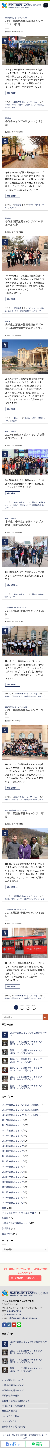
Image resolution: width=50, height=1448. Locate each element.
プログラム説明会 (10, 1416)
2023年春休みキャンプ (13, 1172)
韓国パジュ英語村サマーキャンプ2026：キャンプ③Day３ (26, 1069)
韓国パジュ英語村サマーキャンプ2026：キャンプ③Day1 (26, 1086)
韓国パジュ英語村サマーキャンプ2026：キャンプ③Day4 (26, 1060)
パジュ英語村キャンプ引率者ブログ (19, 1213)
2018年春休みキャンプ (13, 18)
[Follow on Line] (19, 1324)
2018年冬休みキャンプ (13, 1135)
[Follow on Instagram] (9, 1324)
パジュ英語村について (12, 1380)
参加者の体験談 (9, 1411)
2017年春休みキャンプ (13, 607)
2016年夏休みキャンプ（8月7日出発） (20, 1115)
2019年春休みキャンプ (13, 1161)
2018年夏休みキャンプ (13, 1141)
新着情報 (8, 118)
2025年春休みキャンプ (13, 1192)
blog (25, 18)
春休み (21, 105)
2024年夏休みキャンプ (13, 1177)
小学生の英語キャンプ (12, 1385)
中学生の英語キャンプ (12, 1390)
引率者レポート (11, 105)
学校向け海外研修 (10, 1395)
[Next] (34, 1007)
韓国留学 (13, 421)
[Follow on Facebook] (4, 1324)
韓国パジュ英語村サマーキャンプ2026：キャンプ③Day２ (26, 1078)
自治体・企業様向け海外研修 (16, 1401)
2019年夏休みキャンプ (13, 1156)
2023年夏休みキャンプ (13, 1166)
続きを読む (12, 93)
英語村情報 (7, 1234)
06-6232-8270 (14, 1314)
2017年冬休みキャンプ (13, 1120)
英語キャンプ (30, 105)
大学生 (34, 418)
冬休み (30, 205)
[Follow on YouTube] (14, 1324)
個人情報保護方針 (19, 1435)
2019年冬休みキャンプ (13, 1151)
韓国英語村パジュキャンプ (30, 311)
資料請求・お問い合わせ (13, 1426)
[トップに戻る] (25, 1293)
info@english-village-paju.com (23, 1318)
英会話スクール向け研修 (13, 1406)
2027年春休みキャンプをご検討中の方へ (28, 1034)
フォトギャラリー (10, 1421)
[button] (45, 5)
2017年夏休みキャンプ (13, 1125)
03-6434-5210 (14, 1311)
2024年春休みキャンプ (13, 1182)
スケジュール (33, 308)
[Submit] (45, 1017)
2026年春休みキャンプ (13, 1203)
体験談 (13, 431)
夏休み (27, 418)
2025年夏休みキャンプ (13, 1187)
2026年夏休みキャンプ (13, 1197)
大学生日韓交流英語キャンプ (16, 1223)
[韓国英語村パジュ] (21, 5)
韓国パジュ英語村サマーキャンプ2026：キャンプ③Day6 (26, 1042)
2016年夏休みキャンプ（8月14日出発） (21, 1110)
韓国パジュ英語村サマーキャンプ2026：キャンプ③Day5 (26, 1051)
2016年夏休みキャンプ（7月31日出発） (21, 1105)
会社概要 (6, 1435)
